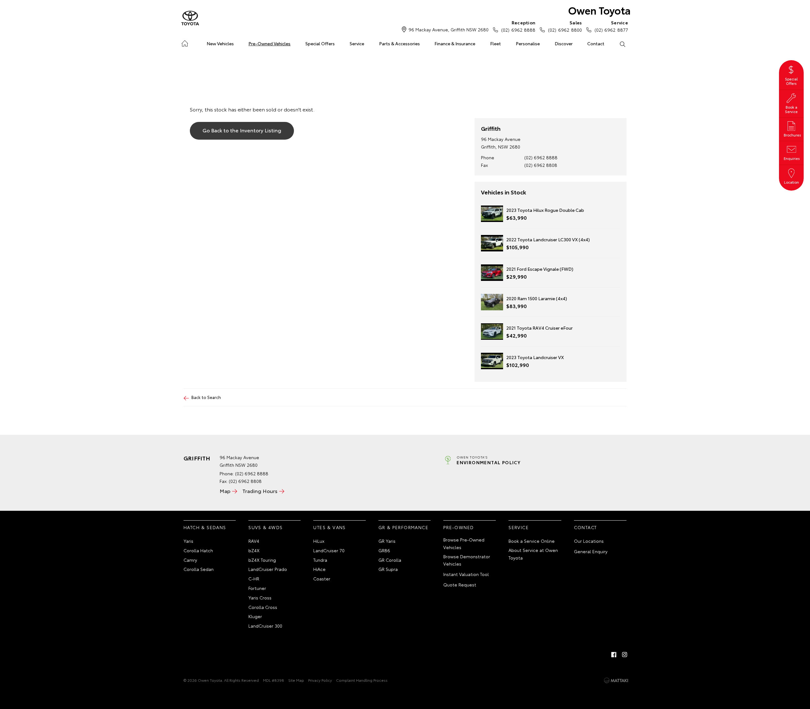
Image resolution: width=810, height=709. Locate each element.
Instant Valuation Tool (466, 574)
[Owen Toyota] (190, 18)
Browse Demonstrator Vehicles (466, 560)
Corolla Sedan (199, 569)
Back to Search (206, 397)
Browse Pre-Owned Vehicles (463, 543)
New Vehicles (220, 43)
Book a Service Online (531, 541)
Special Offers (320, 43)
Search (622, 43)
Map (225, 490)
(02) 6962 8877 (611, 26)
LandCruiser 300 (265, 626)
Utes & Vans (329, 527)
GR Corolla (389, 560)
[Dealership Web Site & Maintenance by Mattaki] (616, 680)
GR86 (384, 550)
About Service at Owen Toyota (533, 554)
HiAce (319, 569)
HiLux (318, 541)
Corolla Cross (262, 607)
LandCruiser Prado (267, 569)
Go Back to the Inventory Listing (241, 130)
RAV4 (253, 541)
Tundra (320, 560)
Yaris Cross (259, 597)
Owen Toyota (599, 10)
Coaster (321, 578)
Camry (190, 560)
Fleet (495, 43)
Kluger (255, 616)
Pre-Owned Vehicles (269, 43)
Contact (595, 43)
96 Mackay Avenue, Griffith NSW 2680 (448, 29)
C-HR (253, 578)
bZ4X (253, 550)
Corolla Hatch (198, 550)
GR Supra (388, 569)
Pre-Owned (458, 527)
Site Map (296, 680)
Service (357, 43)
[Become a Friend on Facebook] (613, 654)
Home (184, 42)
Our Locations (589, 541)
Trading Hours (259, 490)
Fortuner (257, 588)
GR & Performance (403, 527)
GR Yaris (387, 541)
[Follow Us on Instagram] (624, 654)
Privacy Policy (320, 680)
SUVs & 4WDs (265, 527)
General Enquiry (591, 551)
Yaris (188, 541)
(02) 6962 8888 (518, 26)
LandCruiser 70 (329, 550)
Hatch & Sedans (205, 527)
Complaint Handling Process (362, 680)
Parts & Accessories (399, 43)
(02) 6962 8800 (565, 26)
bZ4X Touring (262, 560)
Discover (564, 43)
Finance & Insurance (454, 43)
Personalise (528, 43)
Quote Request (459, 584)
